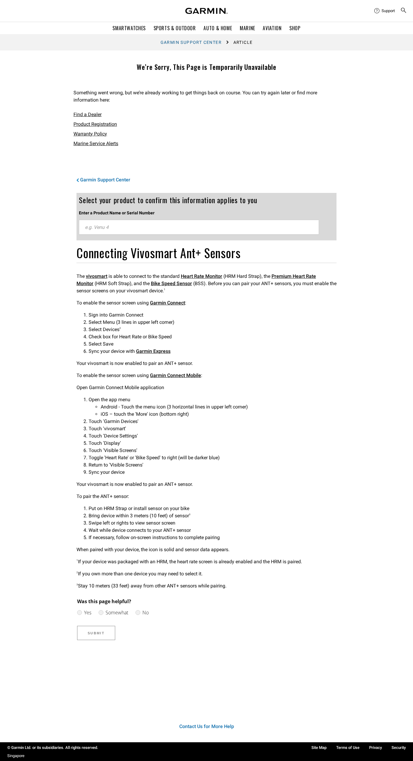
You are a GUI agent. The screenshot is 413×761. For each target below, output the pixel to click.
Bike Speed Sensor (171, 283)
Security (399, 747)
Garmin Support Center (191, 42)
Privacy (375, 747)
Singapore (15, 755)
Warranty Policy (90, 134)
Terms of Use (347, 747)
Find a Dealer (87, 114)
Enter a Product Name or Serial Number (116, 212)
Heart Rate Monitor (201, 276)
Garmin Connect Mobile (175, 375)
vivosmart (96, 276)
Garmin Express (153, 351)
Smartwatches (129, 28)
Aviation (272, 28)
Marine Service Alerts (95, 143)
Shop (295, 28)
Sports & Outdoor (175, 28)
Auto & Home (217, 28)
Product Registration (95, 124)
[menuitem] (384, 11)
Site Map (319, 747)
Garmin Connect (167, 303)
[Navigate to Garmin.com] (206, 11)
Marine (247, 28)
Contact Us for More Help (206, 726)
